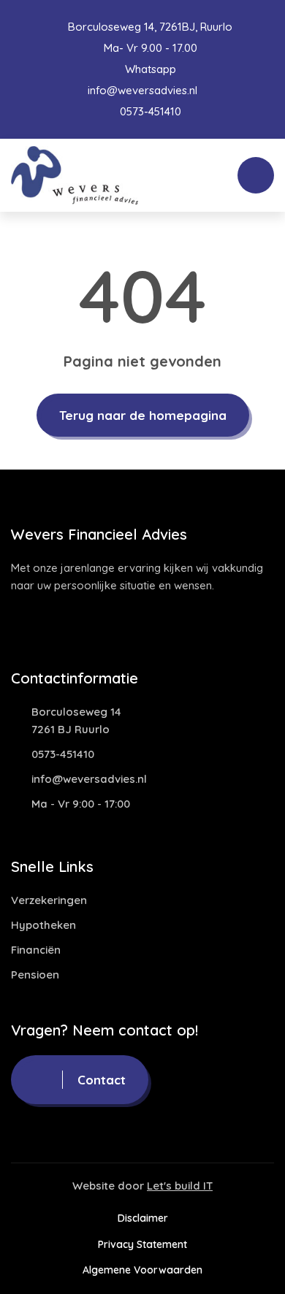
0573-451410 (149, 111)
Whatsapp (149, 69)
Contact (101, 1079)
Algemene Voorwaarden (142, 1269)
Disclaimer (143, 1218)
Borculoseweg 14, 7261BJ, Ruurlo (148, 27)
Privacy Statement (142, 1244)
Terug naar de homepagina (143, 415)
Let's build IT (180, 1185)
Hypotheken (43, 925)
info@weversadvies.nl (142, 90)
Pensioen (35, 974)
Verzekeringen (49, 900)
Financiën (36, 950)
